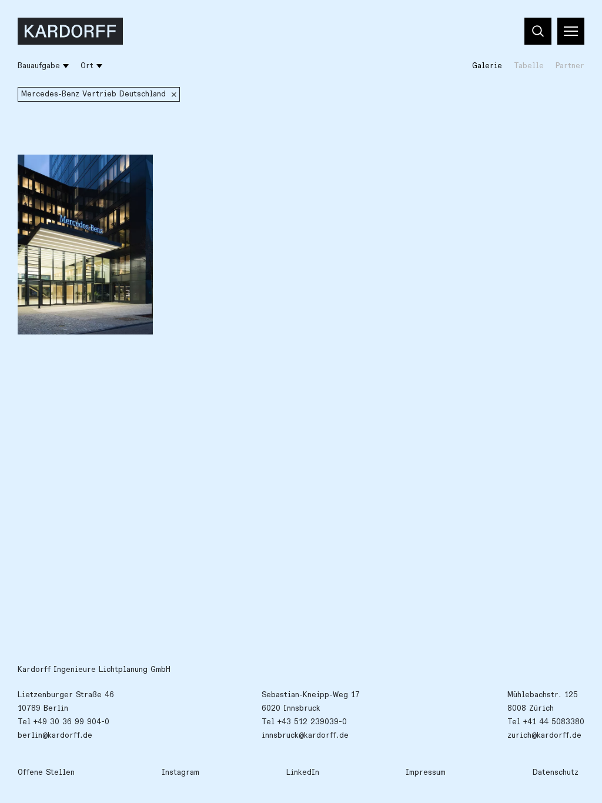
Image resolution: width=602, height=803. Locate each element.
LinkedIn (302, 772)
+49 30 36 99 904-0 (71, 722)
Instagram (180, 772)
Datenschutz (555, 772)
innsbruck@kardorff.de (305, 735)
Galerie (487, 66)
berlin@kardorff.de (55, 735)
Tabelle (529, 66)
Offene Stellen (46, 772)
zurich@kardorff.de (544, 735)
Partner (570, 66)
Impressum (426, 772)
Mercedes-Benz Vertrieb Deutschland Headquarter (74, 177)
